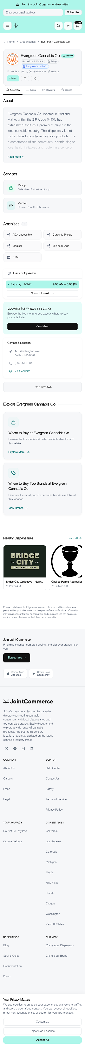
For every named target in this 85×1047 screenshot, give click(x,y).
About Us (9, 768)
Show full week (40, 293)
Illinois (49, 872)
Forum (7, 976)
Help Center (53, 768)
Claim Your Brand (56, 955)
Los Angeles (53, 841)
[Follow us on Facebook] (15, 748)
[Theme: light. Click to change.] (68, 26)
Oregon (50, 903)
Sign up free (14, 657)
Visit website (22, 371)
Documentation (12, 966)
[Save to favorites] (25, 78)
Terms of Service (56, 799)
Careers (8, 778)
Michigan (51, 862)
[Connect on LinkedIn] (31, 748)
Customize (42, 1021)
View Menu (42, 326)
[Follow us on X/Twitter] (6, 748)
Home (11, 41)
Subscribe (73, 12)
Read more (14, 156)
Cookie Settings (12, 841)
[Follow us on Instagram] (23, 748)
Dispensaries (28, 41)
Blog (6, 945)
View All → (75, 538)
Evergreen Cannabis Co (36, 66)
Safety (49, 788)
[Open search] (58, 26)
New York (52, 882)
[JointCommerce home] (15, 25)
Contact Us (53, 778)
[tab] (12, 90)
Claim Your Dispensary (60, 945)
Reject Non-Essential (42, 1030)
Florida (50, 893)
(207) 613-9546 (37, 71)
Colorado (51, 851)
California (52, 831)
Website (55, 71)
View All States (55, 924)
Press (6, 788)
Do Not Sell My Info (15, 831)
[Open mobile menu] (7, 26)
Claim (13, 78)
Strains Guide (11, 955)
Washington (53, 913)
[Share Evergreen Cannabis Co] (35, 78)
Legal (6, 799)
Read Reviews (43, 387)
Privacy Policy (54, 809)
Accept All (42, 1039)
